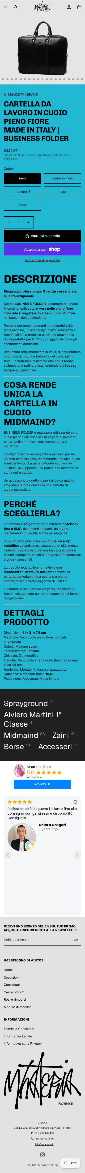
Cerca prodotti (14, 992)
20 (69, 79)
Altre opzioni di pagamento (42, 260)
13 (38, 79)
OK (76, 940)
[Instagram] (42, 1155)
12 (34, 79)
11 (29, 79)
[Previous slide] (8, 855)
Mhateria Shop (39, 767)
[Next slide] (77, 855)
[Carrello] (79, 7)
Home (8, 970)
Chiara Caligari (52, 825)
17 (56, 79)
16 (51, 79)
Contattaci (12, 985)
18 (60, 79)
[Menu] (5, 7)
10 (25, 79)
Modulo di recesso (17, 1007)
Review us (42, 784)
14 (42, 79)
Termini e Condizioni (19, 1029)
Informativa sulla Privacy (23, 1044)
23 (82, 79)
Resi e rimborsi (15, 1000)
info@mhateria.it (44, 1144)
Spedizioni (11, 977)
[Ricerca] (15, 7)
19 (64, 79)
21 (73, 79)
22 (78, 79)
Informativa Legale (18, 1036)
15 (47, 79)
